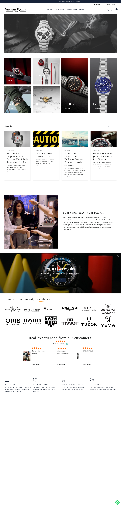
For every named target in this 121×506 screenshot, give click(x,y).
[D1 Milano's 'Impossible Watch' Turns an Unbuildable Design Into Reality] (17, 139)
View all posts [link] (112, 127)
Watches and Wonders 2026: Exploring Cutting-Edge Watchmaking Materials (73, 159)
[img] (60, 341)
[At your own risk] (46, 139)
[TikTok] (102, 4)
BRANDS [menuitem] (50, 10)
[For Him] (74, 85)
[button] (59, 367)
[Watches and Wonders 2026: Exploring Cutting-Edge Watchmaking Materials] (75, 139)
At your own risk (44, 153)
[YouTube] (99, 4)
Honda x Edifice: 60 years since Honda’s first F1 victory (103, 156)
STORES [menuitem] (81, 10)
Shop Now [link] (10, 80)
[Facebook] (95, 4)
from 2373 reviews (59, 344)
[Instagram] (97, 4)
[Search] (108, 10)
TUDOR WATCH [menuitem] (72, 10)
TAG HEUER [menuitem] (60, 10)
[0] (115, 10)
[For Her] (103, 85)
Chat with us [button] (60, 280)
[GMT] (17, 99)
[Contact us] (117, 502)
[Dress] (46, 99)
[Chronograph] (46, 71)
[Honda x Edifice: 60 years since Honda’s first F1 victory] (104, 139)
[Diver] (17, 71)
